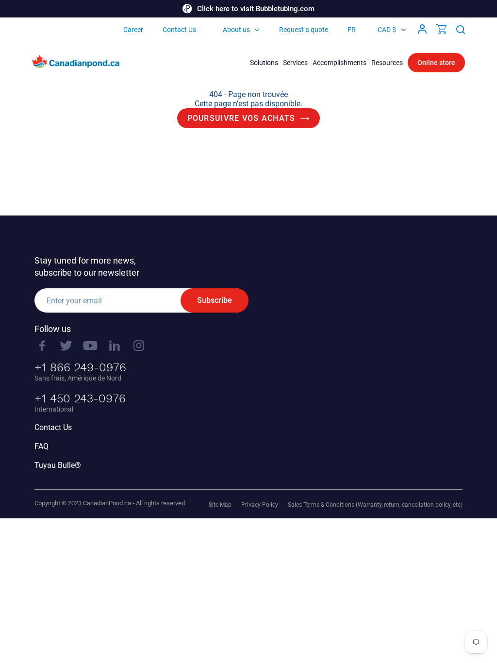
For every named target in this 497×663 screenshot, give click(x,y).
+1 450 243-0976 (80, 398)
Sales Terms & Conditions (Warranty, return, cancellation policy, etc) (375, 504)
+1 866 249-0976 (80, 367)
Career (133, 29)
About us (236, 29)
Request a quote (303, 29)
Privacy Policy (259, 504)
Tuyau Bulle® (57, 465)
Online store (436, 62)
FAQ (41, 446)
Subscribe (214, 300)
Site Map (220, 504)
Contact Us (179, 29)
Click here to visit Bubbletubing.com (256, 8)
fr (352, 29)
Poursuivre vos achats (241, 118)
